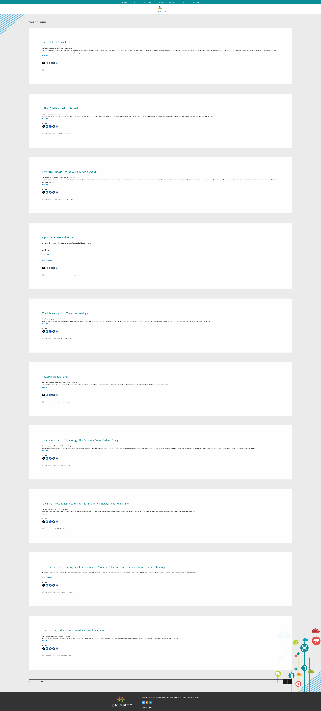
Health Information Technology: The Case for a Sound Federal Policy (80, 440)
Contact (196, 2)
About (185, 2)
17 (46, 681)
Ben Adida (47, 254)
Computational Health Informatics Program (166, 697)
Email (150, 702)
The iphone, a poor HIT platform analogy (65, 313)
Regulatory (147, 2)
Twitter (143, 702)
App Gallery (125, 2)
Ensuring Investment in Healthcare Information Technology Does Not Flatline (85, 503)
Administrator (48, 70)
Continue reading (47, 260)
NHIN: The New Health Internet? (60, 108)
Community (173, 2)
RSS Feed (147, 702)
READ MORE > (46, 55)
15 (38, 681)
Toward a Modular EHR (55, 376)
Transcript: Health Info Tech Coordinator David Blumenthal (75, 630)
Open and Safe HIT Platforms (58, 237)
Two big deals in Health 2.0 (57, 42)
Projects (160, 2)
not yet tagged (68, 70)
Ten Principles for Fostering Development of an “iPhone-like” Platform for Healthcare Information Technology (103, 567)
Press (62, 70)
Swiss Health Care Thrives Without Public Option (69, 171)
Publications (66, 275)
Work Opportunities (147, 707)
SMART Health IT (160, 9)
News (135, 2)
